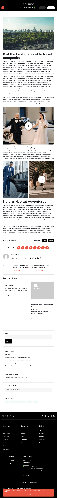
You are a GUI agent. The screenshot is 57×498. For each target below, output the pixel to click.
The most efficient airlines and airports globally (18, 366)
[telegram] (26, 247)
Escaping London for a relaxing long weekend (17, 357)
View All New (26, 475)
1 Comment (10, 283)
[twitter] (22, 247)
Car (7, 402)
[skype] (31, 247)
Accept (29, 494)
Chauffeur (13, 402)
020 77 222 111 (29, 7)
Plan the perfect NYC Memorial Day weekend (17, 360)
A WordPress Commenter (12, 377)
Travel (51, 240)
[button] (47, 280)
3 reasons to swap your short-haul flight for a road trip (20, 363)
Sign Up (51, 8)
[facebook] (18, 247)
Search (6, 333)
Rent (29, 402)
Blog (4, 283)
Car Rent (32, 302)
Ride (44, 240)
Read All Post (14, 258)
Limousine (22, 402)
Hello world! (7, 286)
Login (42, 8)
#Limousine (12, 240)
